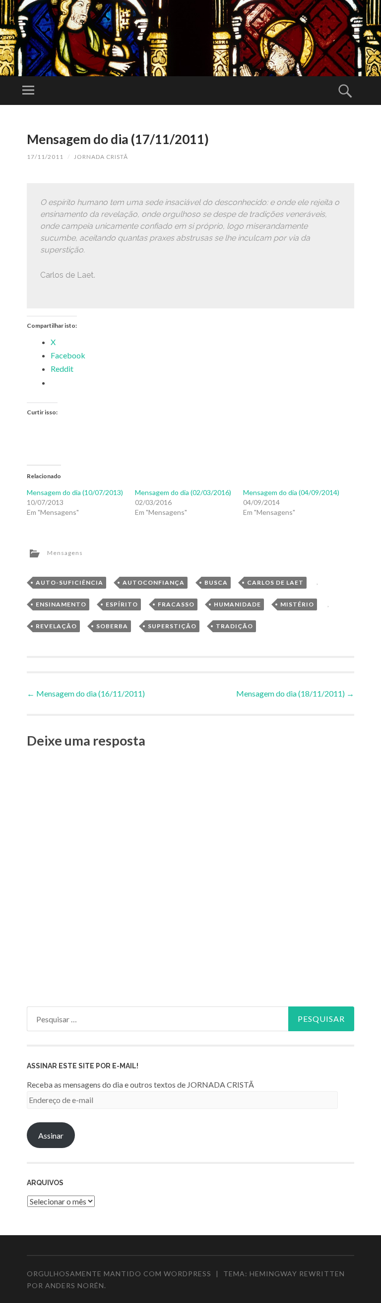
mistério (297, 604)
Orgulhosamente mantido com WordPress (119, 1273)
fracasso (176, 604)
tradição (234, 626)
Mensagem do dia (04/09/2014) (291, 492)
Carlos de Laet (275, 582)
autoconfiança (154, 582)
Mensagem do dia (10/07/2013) (75, 492)
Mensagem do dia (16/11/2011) (86, 693)
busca (216, 582)
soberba (112, 626)
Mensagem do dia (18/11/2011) (295, 693)
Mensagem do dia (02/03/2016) (183, 492)
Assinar (51, 1135)
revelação (56, 626)
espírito (122, 604)
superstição (172, 626)
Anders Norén (74, 1285)
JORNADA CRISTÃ (101, 156)
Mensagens (65, 552)
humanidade (237, 604)
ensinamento (61, 604)
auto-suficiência (69, 582)
